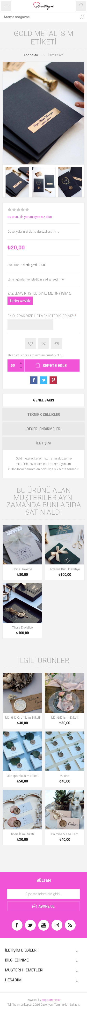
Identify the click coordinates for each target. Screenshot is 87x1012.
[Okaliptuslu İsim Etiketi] (22, 751)
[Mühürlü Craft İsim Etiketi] (22, 693)
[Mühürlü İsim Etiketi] (64, 693)
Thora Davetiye (22, 627)
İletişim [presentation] (43, 443)
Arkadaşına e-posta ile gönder (56, 343)
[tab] (43, 400)
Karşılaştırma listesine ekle (43, 343)
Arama (82, 17)
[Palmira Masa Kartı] (64, 809)
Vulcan (64, 776)
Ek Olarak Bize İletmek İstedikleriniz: (41, 316)
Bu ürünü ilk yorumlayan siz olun (29, 217)
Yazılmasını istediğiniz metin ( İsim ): (39, 293)
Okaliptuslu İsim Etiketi (22, 776)
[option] (17, 182)
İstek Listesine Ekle (30, 343)
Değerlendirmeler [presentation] (43, 429)
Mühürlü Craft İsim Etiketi (22, 717)
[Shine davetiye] (22, 544)
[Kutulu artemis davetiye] (64, 544)
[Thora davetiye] (22, 603)
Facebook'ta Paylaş (33, 380)
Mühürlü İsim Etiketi (64, 717)
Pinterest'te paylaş (53, 380)
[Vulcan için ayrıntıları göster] (64, 751)
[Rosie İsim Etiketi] (22, 809)
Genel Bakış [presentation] (43, 400)
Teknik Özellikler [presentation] (43, 415)
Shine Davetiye (22, 569)
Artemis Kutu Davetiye (65, 569)
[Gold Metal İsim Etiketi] (17, 182)
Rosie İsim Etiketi (22, 834)
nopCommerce (51, 1000)
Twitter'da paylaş (43, 380)
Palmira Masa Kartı (65, 834)
